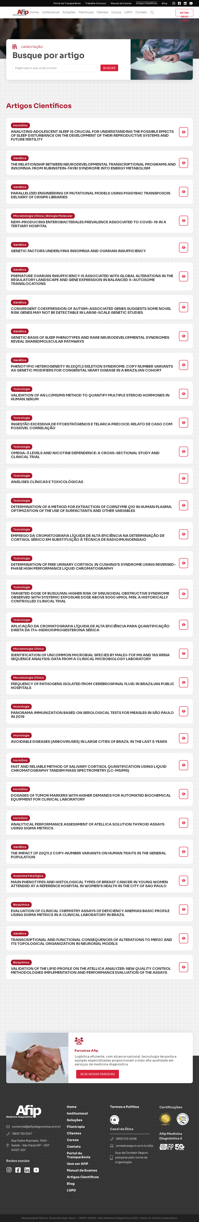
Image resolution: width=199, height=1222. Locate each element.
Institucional (50, 12)
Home (34, 12)
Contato (141, 12)
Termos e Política (124, 1107)
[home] (22, 12)
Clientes (102, 12)
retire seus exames (184, 13)
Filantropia (86, 12)
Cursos (116, 12)
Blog (164, 3)
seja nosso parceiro (97, 1074)
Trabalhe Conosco (95, 3)
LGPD (128, 12)
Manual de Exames (121, 3)
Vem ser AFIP (77, 1164)
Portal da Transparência (67, 3)
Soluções (68, 12)
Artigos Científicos (146, 3)
